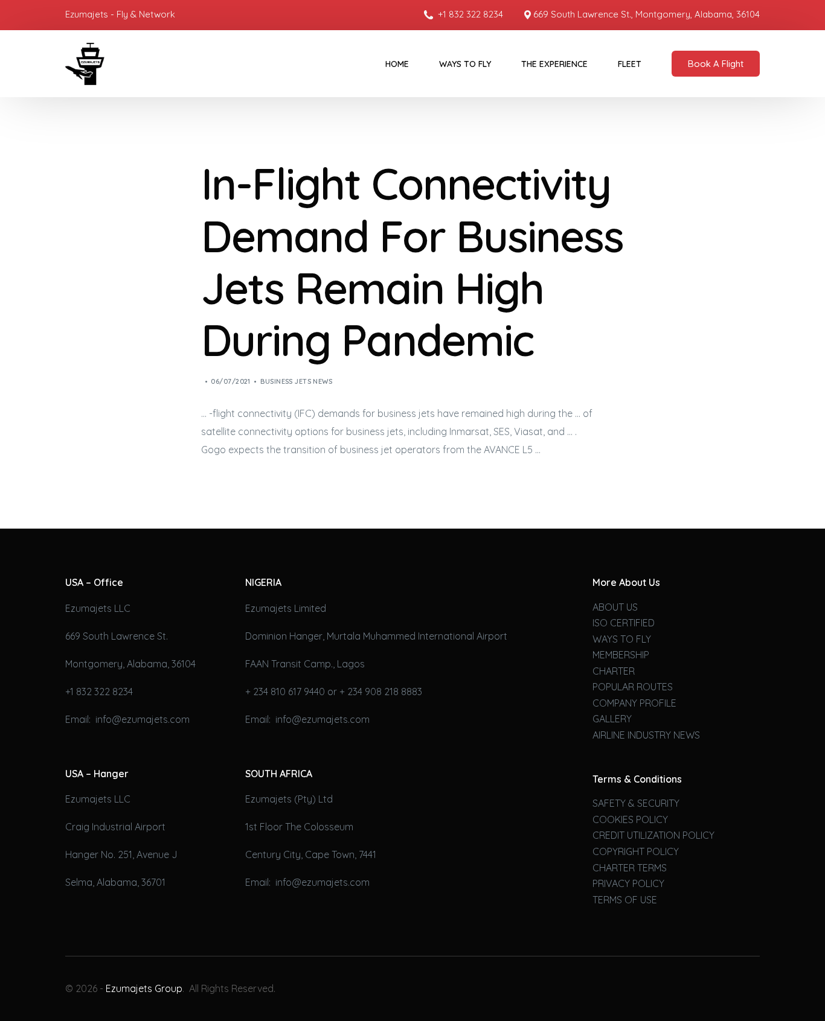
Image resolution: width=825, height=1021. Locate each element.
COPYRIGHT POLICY (635, 851)
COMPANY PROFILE (634, 703)
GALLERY (612, 719)
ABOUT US (615, 607)
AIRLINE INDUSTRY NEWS (646, 735)
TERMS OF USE (624, 900)
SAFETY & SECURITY (635, 803)
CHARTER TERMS (629, 868)
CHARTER (613, 671)
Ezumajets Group (144, 988)
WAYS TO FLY (621, 639)
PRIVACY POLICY (628, 883)
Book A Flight (715, 63)
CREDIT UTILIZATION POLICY (653, 835)
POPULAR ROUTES (632, 687)
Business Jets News (296, 381)
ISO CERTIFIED (623, 623)
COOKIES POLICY (630, 819)
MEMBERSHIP (620, 655)
